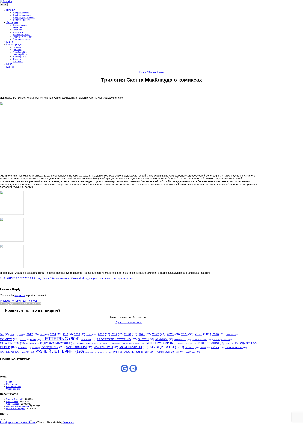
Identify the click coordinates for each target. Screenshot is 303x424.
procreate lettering (117, 339)
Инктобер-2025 (20, 57)
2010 (22, 335)
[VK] (133, 368)
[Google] (124, 368)
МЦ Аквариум (12, 343)
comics (9, 339)
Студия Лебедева (110, 343)
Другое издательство (222, 340)
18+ (4, 334)
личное (36, 348)
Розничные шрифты (86, 343)
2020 (130, 334)
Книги (9, 41)
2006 (14, 335)
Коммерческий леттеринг (20, 26)
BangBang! (232, 335)
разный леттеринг (59, 351)
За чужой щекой (14, 399)
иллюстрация (211, 343)
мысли (205, 348)
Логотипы (17, 30)
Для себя (17, 49)
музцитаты (167, 347)
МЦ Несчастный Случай (56, 343)
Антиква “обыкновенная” (17, 406)
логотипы (53, 347)
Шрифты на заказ (21, 13)
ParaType (88, 340)
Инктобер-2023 (20, 54)
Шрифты (11, 10)
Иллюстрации (14, 44)
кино (230, 343)
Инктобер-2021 (20, 52)
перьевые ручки (236, 348)
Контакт (10, 66)
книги (8, 347)
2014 (55, 334)
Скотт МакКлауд (80, 278)
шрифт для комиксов (103, 278)
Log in (9, 382)
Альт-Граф (164, 339)
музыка (192, 347)
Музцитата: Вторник (15, 408)
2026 (218, 334)
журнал (192, 343)
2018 (104, 334)
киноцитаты (246, 343)
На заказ (17, 47)
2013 (44, 334)
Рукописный (12, 401)
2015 (68, 334)
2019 (28, 278)
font (35, 339)
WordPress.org (13, 389)
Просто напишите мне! (129, 322)
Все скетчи (18, 61)
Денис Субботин (201, 340)
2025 (203, 334)
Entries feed (11, 384)
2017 (91, 334)
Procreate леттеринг (22, 37)
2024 (187, 334)
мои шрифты (133, 347)
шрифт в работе (124, 351)
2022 (158, 334)
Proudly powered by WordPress (18, 422)
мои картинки (79, 347)
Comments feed (13, 386)
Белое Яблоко (147, 72)
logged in (20, 295)
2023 (173, 334)
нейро (217, 347)
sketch (146, 339)
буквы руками (160, 343)
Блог (9, 64)
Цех (125, 343)
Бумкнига (182, 339)
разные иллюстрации (17, 352)
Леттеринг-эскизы (21, 39)
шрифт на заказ (126, 278)
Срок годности (13, 404)
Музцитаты (18, 32)
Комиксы (17, 59)
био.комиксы (136, 343)
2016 (79, 334)
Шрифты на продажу (23, 15)
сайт (89, 352)
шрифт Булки (101, 352)
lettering (36, 278)
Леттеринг (12, 22)
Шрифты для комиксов (24, 17)
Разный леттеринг (21, 34)
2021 (145, 334)
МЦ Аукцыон (32, 343)
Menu (3, 4)
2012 (33, 334)
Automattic (68, 422)
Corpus (24, 340)
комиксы (65, 278)
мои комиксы (106, 347)
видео (182, 343)
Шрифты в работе (21, 20)
